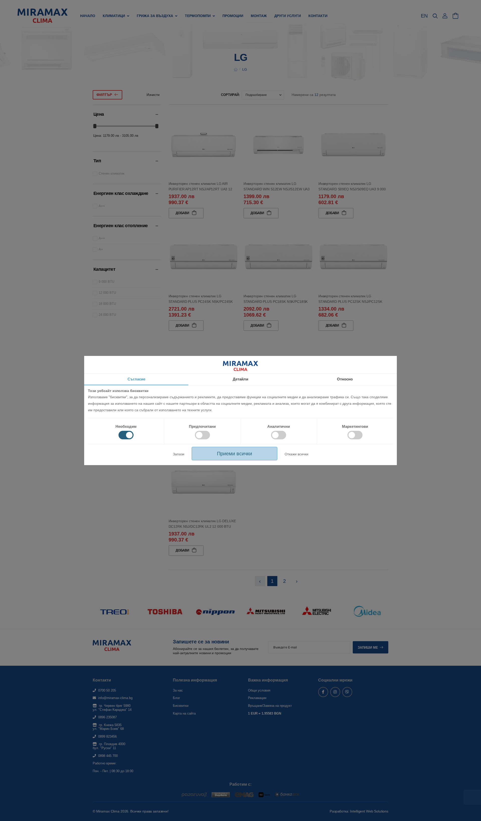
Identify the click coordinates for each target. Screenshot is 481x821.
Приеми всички (234, 453)
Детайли (240, 379)
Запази (178, 454)
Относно (345, 379)
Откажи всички (296, 454)
